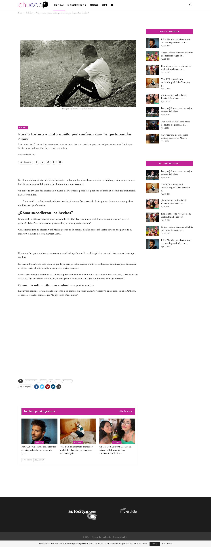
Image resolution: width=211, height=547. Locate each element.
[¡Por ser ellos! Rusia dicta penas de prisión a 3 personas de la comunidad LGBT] (152, 125)
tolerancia (67, 381)
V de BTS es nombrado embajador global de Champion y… (175, 82)
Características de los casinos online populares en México (174, 136)
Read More (167, 544)
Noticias (59, 5)
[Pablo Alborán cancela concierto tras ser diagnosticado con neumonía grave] (39, 431)
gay (51, 381)
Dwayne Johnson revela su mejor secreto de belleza (176, 110)
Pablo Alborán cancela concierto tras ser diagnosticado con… (176, 41)
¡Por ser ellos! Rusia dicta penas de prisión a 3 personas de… (175, 123)
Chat (104, 5)
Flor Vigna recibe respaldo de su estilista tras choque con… (176, 67)
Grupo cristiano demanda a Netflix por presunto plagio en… (177, 54)
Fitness (94, 5)
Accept (155, 544)
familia (43, 381)
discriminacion (31, 381)
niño (57, 381)
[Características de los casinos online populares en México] (152, 138)
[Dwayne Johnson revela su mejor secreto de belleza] (152, 112)
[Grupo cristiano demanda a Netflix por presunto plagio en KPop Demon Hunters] (152, 56)
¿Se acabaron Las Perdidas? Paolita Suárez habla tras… (173, 96)
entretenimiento (77, 5)
